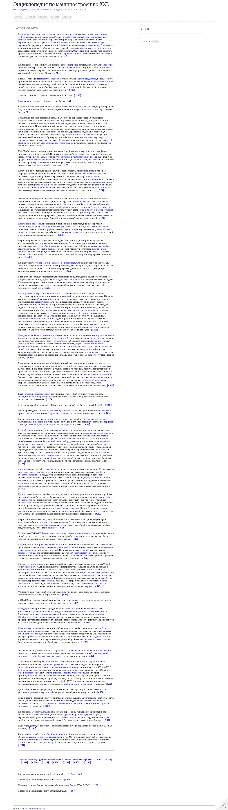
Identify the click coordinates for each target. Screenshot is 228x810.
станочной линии (52, 441)
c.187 (96, 785)
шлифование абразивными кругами (66, 672)
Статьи (18, 16)
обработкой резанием (56, 734)
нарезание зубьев (35, 424)
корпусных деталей (86, 78)
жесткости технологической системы (36, 318)
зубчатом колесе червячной (60, 424)
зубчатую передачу (91, 45)
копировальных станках (32, 34)
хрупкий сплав (52, 469)
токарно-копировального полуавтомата (55, 262)
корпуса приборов (93, 477)
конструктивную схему (79, 36)
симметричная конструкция (99, 209)
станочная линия (100, 452)
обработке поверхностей (35, 293)
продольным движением (68, 279)
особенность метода (45, 187)
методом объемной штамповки (46, 736)
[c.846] (34, 762)
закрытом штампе (74, 232)
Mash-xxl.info (25, 809)
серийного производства (54, 664)
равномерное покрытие (89, 173)
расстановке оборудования (92, 380)
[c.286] (87, 762)
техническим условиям (98, 352)
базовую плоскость (100, 207)
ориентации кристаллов (41, 578)
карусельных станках (93, 639)
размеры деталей (59, 338)
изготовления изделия (80, 555)
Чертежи (30, 16)
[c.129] (45, 762)
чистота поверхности (49, 742)
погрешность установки (61, 299)
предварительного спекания (65, 667)
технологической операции (99, 432)
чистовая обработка (44, 165)
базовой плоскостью (83, 201)
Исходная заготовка (28, 670)
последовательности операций (95, 374)
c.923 (67, 779)
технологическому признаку (56, 410)
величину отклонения (67, 547)
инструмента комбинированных (34, 396)
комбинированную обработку (79, 683)
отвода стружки (68, 717)
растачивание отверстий (56, 142)
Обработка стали (40, 711)
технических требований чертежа (44, 159)
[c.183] (108, 759)
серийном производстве (32, 430)
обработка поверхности (40, 692)
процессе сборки (39, 614)
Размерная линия (100, 226)
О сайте (55, 16)
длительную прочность (70, 67)
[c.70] (98, 759)
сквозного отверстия (54, 656)
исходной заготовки (28, 672)
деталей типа (101, 628)
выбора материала (27, 552)
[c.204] (55, 762)
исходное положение (86, 310)
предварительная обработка (90, 700)
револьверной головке (29, 633)
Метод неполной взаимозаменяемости (37, 335)
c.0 (80, 774)
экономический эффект (81, 346)
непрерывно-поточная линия (46, 455)
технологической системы (76, 313)
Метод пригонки (26, 608)
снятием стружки (98, 611)
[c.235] (76, 762)
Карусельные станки (28, 628)
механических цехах (49, 617)
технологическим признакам (77, 438)
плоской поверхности (40, 421)
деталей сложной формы (53, 226)
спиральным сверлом (96, 419)
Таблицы (43, 16)
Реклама (67, 16)
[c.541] (24, 762)
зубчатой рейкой (49, 42)
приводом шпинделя (74, 53)
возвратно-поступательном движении (92, 48)
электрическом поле (99, 181)
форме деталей (96, 661)
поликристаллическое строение (93, 572)
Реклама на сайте (39, 809)
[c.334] (88, 759)
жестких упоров (41, 301)
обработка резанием (59, 413)
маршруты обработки (50, 78)
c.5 (72, 790)
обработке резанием (28, 474)
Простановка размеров (29, 223)
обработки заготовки (81, 552)
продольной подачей (58, 293)
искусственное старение (67, 508)
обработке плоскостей (100, 81)
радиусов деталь (64, 204)
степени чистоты (30, 566)
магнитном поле (26, 483)
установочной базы (87, 109)
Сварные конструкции (29, 101)
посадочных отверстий (83, 134)
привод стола (65, 42)
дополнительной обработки (72, 611)
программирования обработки (37, 393)
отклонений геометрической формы (79, 156)
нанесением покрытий (88, 179)
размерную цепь (92, 338)
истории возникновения (46, 544)
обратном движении (50, 310)
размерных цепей (42, 611)
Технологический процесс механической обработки (68, 533)
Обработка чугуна (81, 714)
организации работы (59, 430)
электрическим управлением (60, 34)
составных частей (56, 123)
